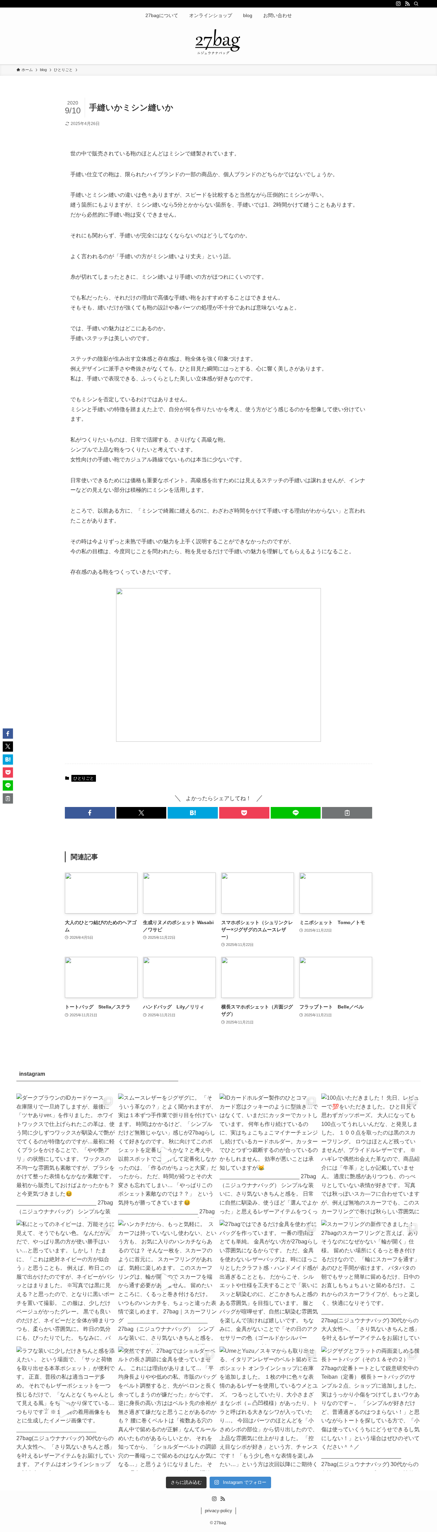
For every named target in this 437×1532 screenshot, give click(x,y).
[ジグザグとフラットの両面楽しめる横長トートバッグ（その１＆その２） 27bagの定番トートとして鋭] (371, 1409)
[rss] (407, 4)
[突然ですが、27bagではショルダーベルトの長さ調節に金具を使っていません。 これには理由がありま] (168, 1409)
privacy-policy (218, 1510)
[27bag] (218, 42)
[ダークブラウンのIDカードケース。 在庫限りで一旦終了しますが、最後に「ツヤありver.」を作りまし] (66, 1156)
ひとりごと (83, 778)
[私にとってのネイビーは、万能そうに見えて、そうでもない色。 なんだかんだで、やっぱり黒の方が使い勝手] (66, 1282)
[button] (90, 813)
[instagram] (398, 4)
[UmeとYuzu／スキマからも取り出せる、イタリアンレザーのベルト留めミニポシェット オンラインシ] (269, 1409)
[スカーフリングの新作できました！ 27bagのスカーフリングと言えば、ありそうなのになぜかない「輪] (371, 1282)
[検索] (416, 4)
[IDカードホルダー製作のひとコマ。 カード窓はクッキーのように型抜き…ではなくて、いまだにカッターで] (269, 1156)
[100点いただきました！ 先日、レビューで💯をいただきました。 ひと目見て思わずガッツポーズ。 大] (371, 1156)
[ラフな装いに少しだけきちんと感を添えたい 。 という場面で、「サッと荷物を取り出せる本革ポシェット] (66, 1409)
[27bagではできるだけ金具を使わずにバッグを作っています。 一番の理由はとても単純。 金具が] (269, 1282)
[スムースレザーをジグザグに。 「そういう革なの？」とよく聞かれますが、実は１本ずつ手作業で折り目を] (168, 1156)
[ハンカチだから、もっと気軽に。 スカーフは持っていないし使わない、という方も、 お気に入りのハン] (168, 1282)
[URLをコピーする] (347, 813)
